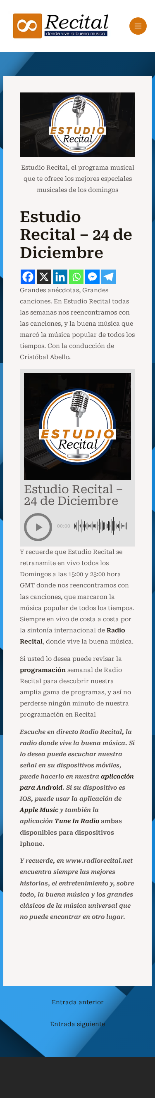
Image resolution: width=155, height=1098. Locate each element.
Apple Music (39, 810)
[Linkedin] (60, 277)
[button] (38, 527)
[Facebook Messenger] (92, 277)
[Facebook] (28, 277)
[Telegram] (108, 277)
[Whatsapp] (76, 277)
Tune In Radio (77, 821)
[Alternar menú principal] (138, 26)
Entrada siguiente (77, 1024)
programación (43, 670)
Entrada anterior (78, 1002)
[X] (44, 277)
